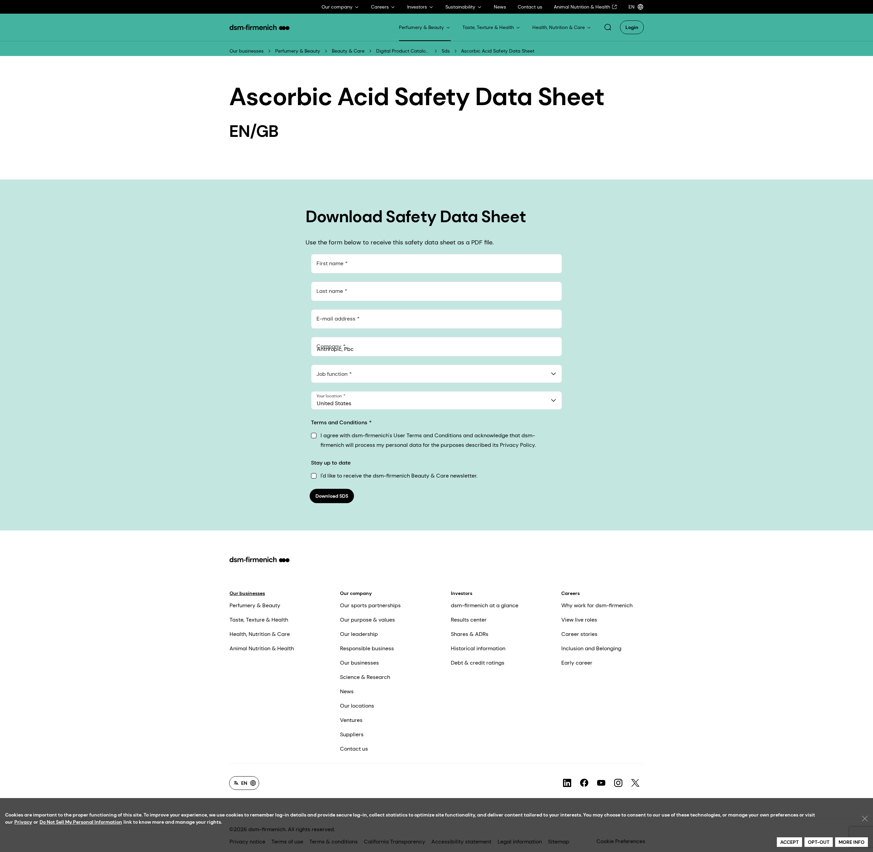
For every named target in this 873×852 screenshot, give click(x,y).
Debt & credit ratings (477, 662)
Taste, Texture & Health (259, 619)
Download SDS (331, 496)
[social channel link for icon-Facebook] (584, 783)
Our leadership (359, 634)
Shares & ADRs (469, 634)
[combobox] (436, 374)
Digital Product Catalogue (403, 51)
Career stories (579, 634)
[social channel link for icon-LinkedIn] (567, 783)
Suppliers (352, 734)
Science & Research (365, 677)
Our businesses (247, 51)
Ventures (351, 720)
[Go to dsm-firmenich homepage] (259, 27)
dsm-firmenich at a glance (484, 605)
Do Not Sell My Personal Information (81, 822)
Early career (576, 662)
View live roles (579, 619)
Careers (570, 593)
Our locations (357, 705)
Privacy (23, 822)
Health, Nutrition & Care (260, 634)
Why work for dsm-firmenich (597, 605)
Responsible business (367, 648)
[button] (608, 27)
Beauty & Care (348, 51)
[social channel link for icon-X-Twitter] (635, 783)
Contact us (354, 748)
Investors (461, 593)
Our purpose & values (367, 619)
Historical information (478, 648)
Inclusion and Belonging (591, 648)
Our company (356, 593)
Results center (469, 619)
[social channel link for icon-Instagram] (618, 783)
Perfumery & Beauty (297, 51)
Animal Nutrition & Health (262, 648)
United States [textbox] (334, 403)
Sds (446, 51)
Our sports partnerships (370, 605)
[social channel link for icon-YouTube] (601, 783)
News (347, 691)
